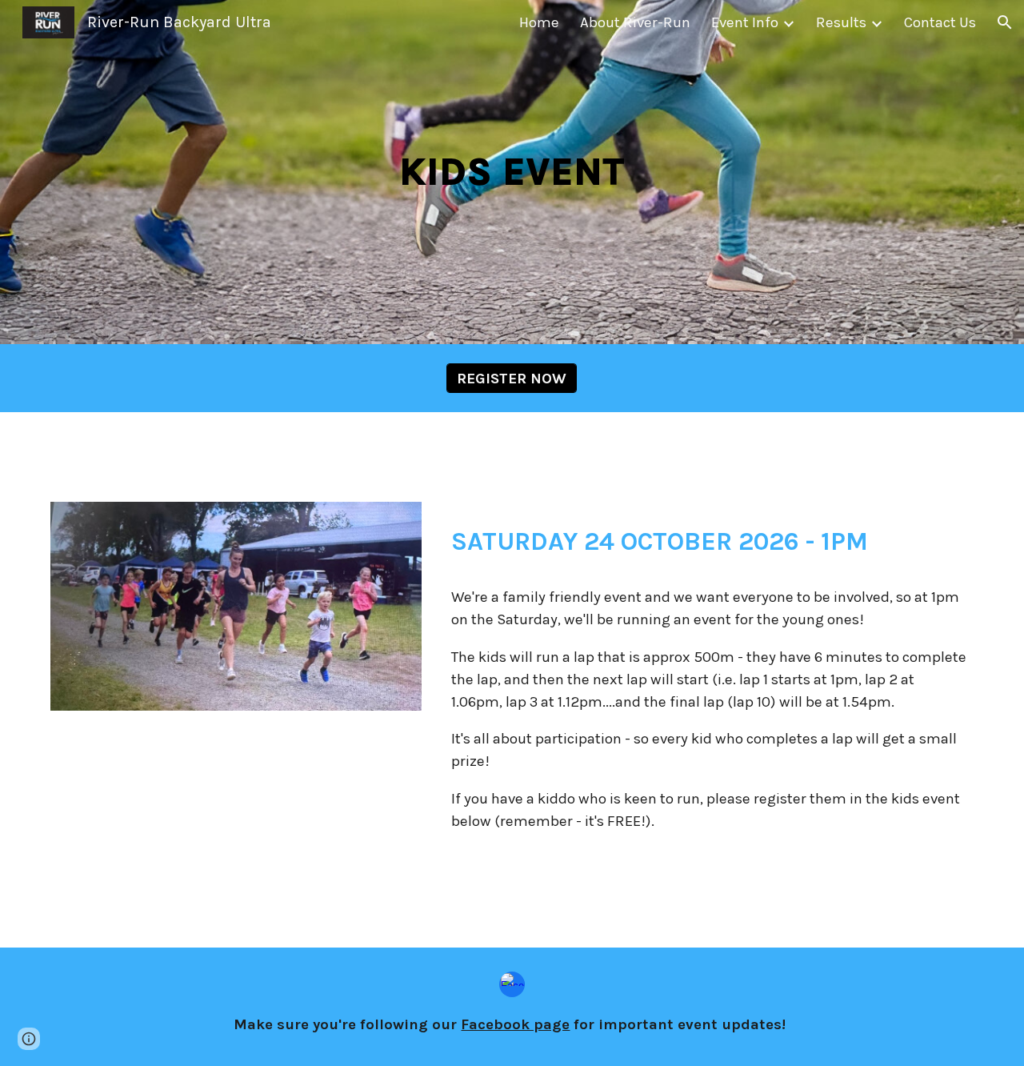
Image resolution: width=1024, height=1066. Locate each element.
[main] (512, 172)
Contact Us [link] (940, 22)
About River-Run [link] (635, 22)
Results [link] (841, 22)
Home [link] (539, 22)
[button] (1005, 22)
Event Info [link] (744, 22)
